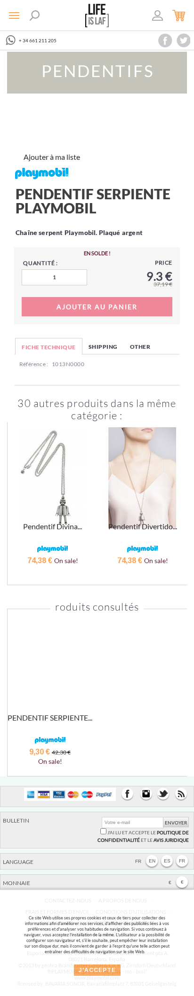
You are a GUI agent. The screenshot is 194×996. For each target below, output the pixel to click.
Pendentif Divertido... (142, 526)
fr (182, 860)
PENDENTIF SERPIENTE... (50, 717)
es (167, 860)
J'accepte (97, 970)
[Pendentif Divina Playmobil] (52, 477)
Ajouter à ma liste (52, 156)
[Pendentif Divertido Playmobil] (142, 477)
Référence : (33, 364)
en (152, 860)
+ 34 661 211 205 (38, 40)
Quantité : (40, 263)
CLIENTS (157, 17)
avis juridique (171, 840)
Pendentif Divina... (52, 526)
